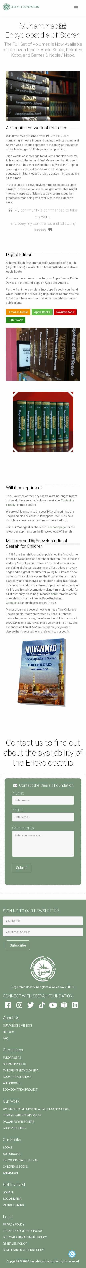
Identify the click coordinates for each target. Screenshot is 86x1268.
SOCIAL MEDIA (12, 1198)
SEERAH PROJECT (15, 1064)
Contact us (13, 602)
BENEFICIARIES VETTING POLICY (23, 1250)
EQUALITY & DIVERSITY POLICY (23, 1230)
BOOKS (7, 1147)
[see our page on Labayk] (64, 1006)
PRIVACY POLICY (13, 1224)
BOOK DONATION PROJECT (20, 1089)
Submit (21, 868)
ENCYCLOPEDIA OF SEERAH (20, 1160)
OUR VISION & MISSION (17, 1025)
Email (17, 810)
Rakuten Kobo (65, 312)
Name (18, 793)
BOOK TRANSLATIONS (17, 1076)
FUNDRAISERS (12, 1057)
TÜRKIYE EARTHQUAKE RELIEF (22, 1115)
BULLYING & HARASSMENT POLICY (25, 1237)
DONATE (8, 1192)
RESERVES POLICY (15, 1243)
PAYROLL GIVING (13, 1205)
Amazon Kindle (18, 312)
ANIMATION (10, 1173)
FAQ (5, 1038)
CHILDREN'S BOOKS (15, 1166)
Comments (23, 828)
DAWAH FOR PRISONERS (18, 1121)
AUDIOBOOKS (11, 1083)
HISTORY (9, 1032)
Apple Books (42, 312)
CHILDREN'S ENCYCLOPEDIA (21, 1070)
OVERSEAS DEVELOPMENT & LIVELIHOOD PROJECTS (36, 1109)
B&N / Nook (16, 320)
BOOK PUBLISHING (14, 1128)
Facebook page (56, 527)
